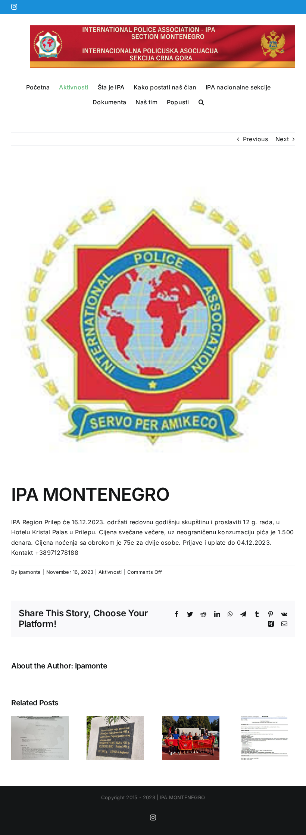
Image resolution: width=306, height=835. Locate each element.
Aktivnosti (110, 572)
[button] (201, 102)
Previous (255, 139)
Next (282, 139)
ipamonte (30, 572)
